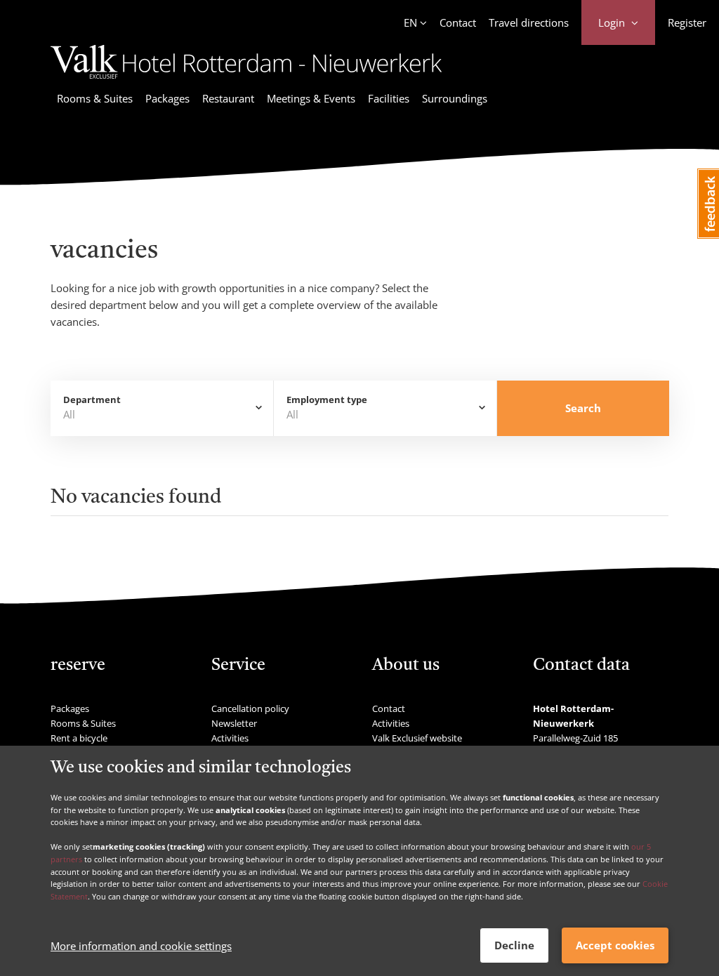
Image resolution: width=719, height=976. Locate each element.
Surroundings (454, 98)
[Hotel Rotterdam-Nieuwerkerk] (246, 80)
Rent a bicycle (79, 738)
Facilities (388, 98)
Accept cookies (615, 945)
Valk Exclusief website (417, 738)
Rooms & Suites (95, 98)
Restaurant (228, 98)
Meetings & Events (311, 98)
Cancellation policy (250, 708)
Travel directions (529, 22)
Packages (167, 98)
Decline (514, 945)
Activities (230, 738)
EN (410, 22)
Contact (458, 22)
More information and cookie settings (141, 946)
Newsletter (234, 723)
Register (687, 22)
